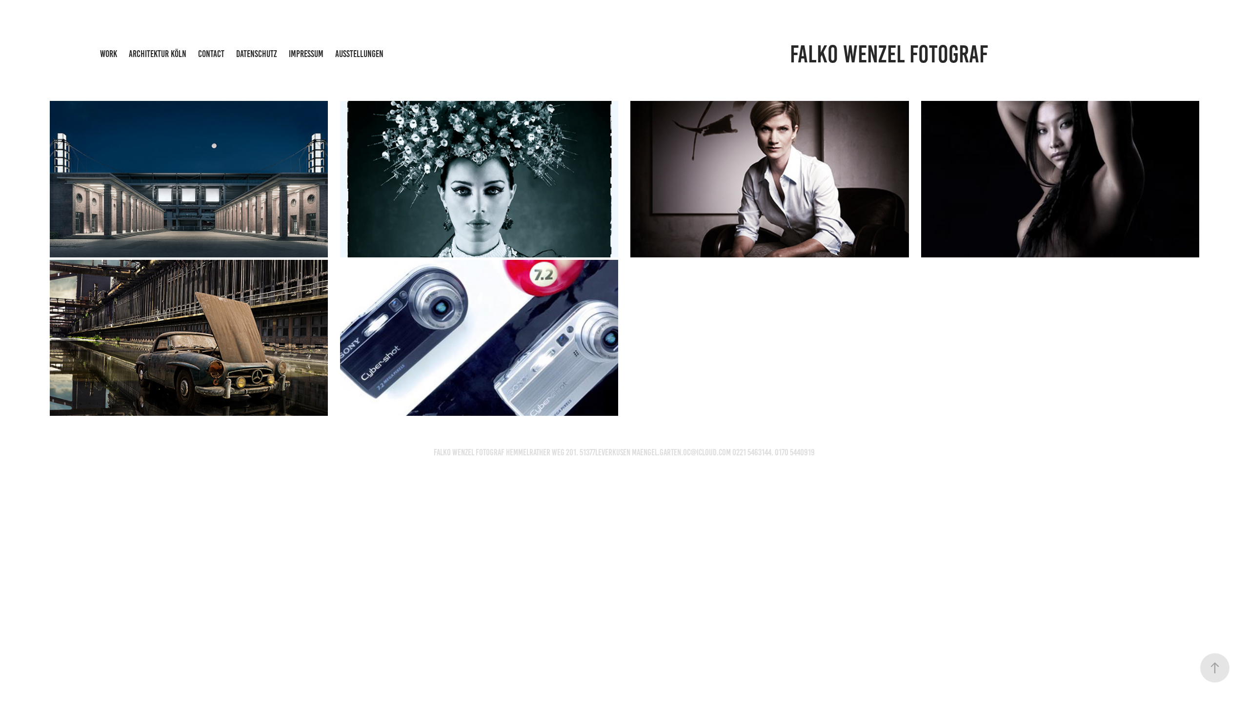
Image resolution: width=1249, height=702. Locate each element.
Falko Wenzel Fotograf (889, 54)
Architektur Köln (157, 54)
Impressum (306, 54)
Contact (211, 54)
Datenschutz (256, 54)
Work (108, 54)
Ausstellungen (359, 54)
